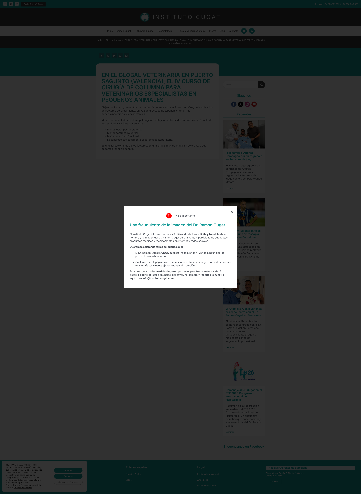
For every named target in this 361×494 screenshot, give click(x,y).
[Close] (232, 212)
